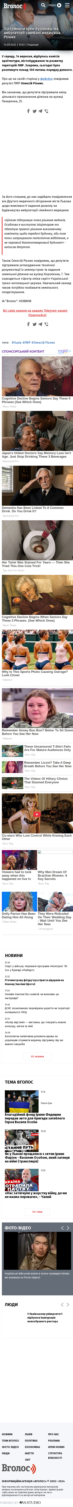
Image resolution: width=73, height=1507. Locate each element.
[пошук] (43, 5)
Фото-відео (10, 1447)
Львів (17, 342)
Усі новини (37, 1056)
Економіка (32, 1447)
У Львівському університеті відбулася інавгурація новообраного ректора (44, 1317)
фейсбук (46, 79)
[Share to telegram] (40, 111)
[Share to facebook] (28, 111)
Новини (7, 1434)
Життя (29, 1453)
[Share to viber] (46, 111)
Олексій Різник (44, 342)
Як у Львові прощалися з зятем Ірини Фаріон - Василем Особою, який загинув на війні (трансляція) (37, 1157)
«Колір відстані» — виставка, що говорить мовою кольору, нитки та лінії (35, 1024)
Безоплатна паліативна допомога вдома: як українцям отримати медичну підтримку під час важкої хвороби (34, 1040)
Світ (27, 1459)
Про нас (53, 1434)
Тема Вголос (10, 1440)
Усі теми (37, 1211)
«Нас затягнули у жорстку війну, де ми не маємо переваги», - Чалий (36, 1195)
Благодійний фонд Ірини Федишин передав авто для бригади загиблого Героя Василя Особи (35, 1118)
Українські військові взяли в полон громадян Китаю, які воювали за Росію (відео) (37, 1275)
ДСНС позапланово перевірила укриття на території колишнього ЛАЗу (37, 1010)
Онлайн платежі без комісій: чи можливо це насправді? (32, 996)
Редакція (32, 44)
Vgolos (15, 6)
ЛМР (27, 342)
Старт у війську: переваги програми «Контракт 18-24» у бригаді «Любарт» (36, 968)
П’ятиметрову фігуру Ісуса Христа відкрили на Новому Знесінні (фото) (34, 982)
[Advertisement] (36, 153)
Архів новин (56, 1447)
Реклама (54, 1440)
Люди (6, 1453)
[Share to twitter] (34, 111)
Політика (31, 1440)
